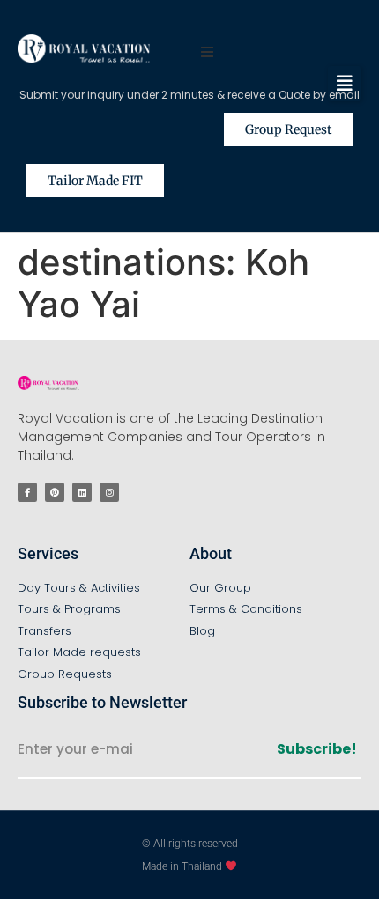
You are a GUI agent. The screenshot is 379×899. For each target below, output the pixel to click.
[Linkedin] (82, 492)
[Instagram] (109, 492)
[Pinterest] (54, 492)
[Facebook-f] (27, 492)
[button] (344, 83)
